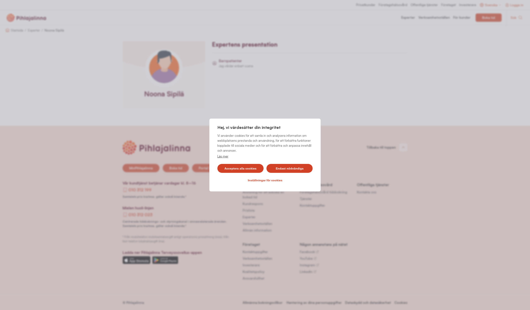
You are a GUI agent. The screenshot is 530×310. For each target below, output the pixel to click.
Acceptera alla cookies (240, 168)
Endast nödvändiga (290, 168)
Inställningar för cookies (265, 180)
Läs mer (222, 156)
